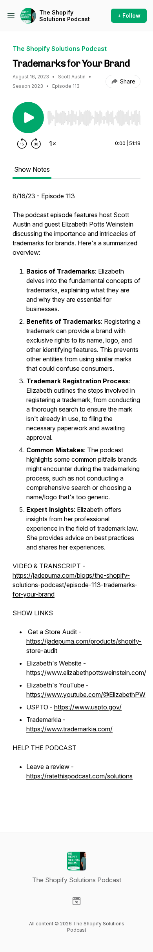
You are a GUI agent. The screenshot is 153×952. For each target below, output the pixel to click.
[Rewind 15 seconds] (21, 143)
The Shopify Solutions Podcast (64, 16)
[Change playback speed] (52, 143)
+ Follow (128, 15)
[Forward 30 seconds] (36, 143)
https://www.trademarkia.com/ (69, 729)
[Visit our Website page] (76, 901)
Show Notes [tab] (32, 169)
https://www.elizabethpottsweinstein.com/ (86, 672)
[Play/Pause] (28, 117)
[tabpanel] (76, 499)
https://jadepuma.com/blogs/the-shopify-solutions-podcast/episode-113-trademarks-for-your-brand (75, 584)
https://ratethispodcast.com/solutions (79, 776)
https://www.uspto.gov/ (88, 707)
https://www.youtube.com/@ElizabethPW (86, 694)
